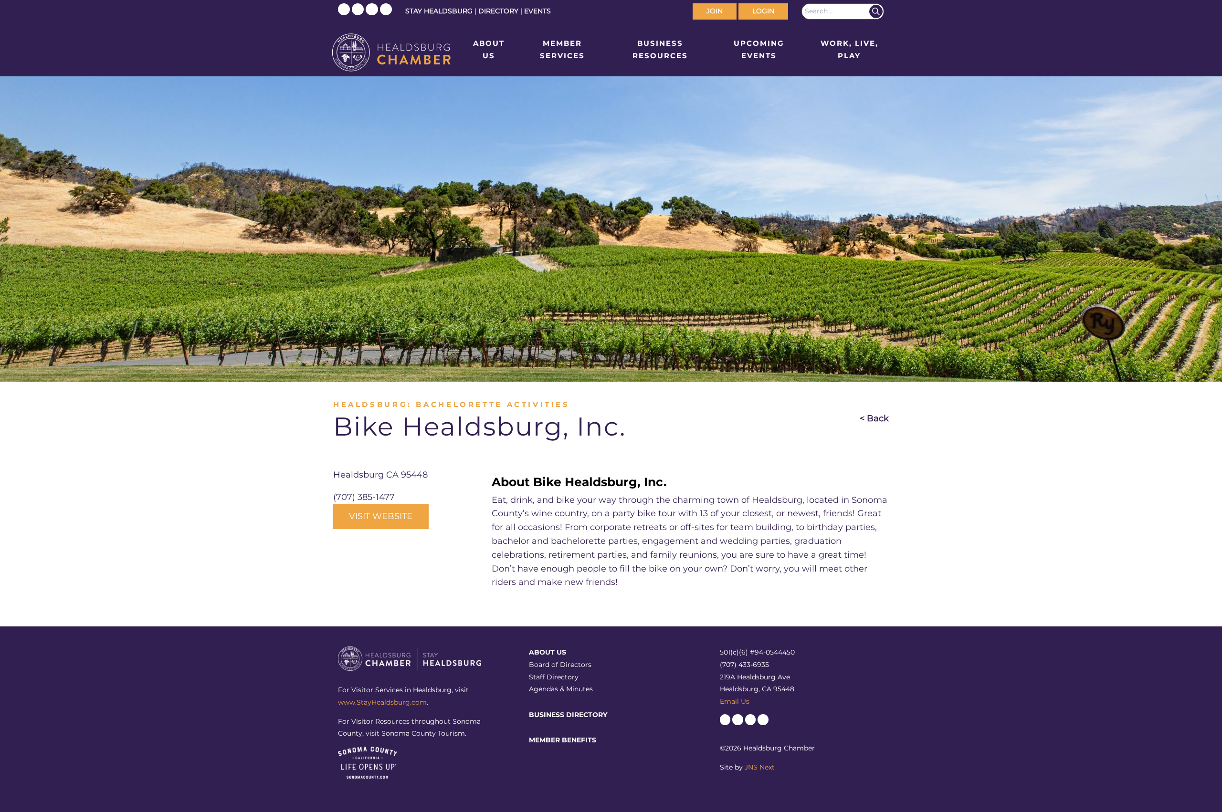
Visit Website (380, 516)
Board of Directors (560, 664)
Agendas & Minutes (561, 689)
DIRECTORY (498, 11)
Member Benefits (562, 740)
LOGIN (763, 11)
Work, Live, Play (849, 49)
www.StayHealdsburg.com (382, 702)
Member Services (562, 49)
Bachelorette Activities (492, 404)
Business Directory (568, 714)
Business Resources (660, 49)
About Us (489, 49)
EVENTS (537, 11)
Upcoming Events (759, 49)
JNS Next (760, 767)
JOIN (714, 11)
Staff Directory (554, 677)
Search (876, 11)
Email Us (734, 701)
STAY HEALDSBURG (439, 11)
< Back (874, 418)
